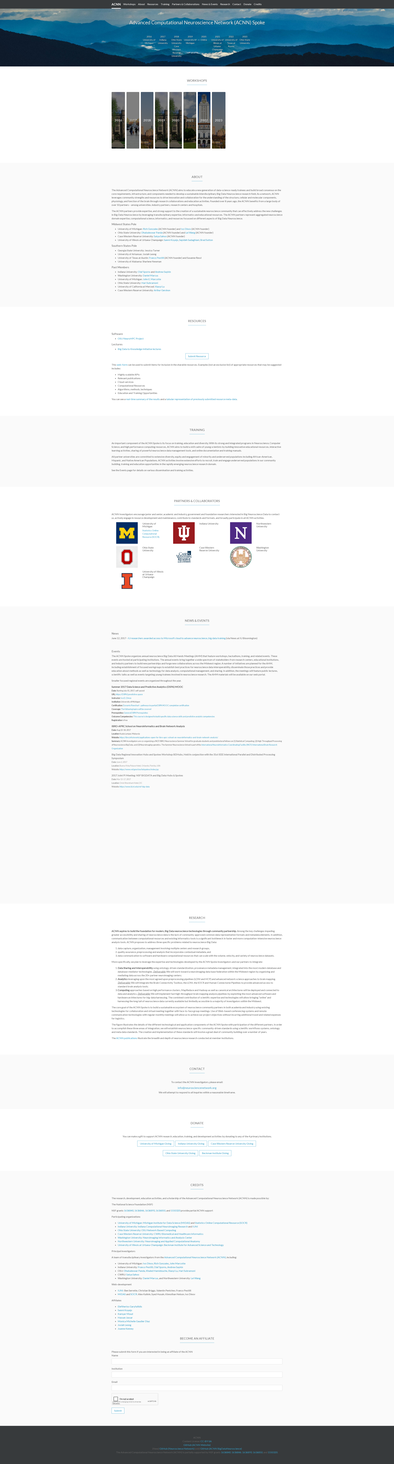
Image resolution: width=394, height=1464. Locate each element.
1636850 (160, 1210)
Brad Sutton (206, 239)
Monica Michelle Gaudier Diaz (134, 1321)
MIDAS (122, 1294)
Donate (247, 4)
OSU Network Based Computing (158, 1230)
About (141, 4)
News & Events (210, 4)
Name (115, 1355)
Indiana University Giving (191, 1143)
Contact (236, 4)
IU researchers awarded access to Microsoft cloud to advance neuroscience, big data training (177, 638)
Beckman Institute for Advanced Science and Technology (194, 1244)
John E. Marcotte (152, 279)
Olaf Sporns (144, 271)
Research (225, 4)
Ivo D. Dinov (126, 698)
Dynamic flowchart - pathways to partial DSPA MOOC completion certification (156, 705)
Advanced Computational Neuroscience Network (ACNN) (195, 1257)
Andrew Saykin (163, 271)
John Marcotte (177, 1263)
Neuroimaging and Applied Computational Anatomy (172, 1241)
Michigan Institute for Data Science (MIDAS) (166, 1222)
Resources (152, 4)
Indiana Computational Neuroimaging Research (163, 1226)
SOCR (134, 1294)
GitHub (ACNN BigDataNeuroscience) (221, 1448)
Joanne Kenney (125, 1328)
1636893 (150, 1210)
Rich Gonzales (150, 228)
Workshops (129, 4)
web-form (122, 364)
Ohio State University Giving (180, 1153)
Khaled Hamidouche (156, 1270)
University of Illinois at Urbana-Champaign (140, 1244)
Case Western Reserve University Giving (232, 1143)
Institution (117, 1368)
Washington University (130, 1237)
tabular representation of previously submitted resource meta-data (201, 399)
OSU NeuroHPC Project (131, 338)
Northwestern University (131, 1241)
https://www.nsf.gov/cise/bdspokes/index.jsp (139, 769)
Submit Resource (197, 356)
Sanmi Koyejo (171, 239)
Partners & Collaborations (185, 4)
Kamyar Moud (125, 1313)
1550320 (175, 1210)
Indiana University (127, 1226)
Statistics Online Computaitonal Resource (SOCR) (150, 533)
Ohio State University (129, 1230)
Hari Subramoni (149, 282)
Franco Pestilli (156, 257)
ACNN (116, 4)
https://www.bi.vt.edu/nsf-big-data (135, 786)
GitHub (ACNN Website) (197, 1444)
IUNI (195, 1226)
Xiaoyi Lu (160, 286)
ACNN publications (126, 1038)
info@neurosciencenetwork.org (197, 1087)
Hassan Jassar (125, 1317)
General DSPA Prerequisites (136, 713)
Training (165, 4)
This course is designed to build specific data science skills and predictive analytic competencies (174, 716)
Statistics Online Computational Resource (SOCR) (221, 1222)
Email (114, 1381)
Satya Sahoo (160, 236)
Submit (118, 1410)
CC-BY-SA (206, 1441)
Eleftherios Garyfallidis (130, 1306)
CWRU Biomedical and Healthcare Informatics (178, 1233)
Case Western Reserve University (135, 1233)
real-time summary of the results (143, 399)
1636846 (139, 1210)
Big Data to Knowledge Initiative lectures (139, 348)
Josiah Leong (124, 1324)
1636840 (129, 1210)
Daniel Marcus (150, 275)
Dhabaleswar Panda (152, 232)
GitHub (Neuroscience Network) (176, 1448)
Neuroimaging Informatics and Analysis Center (167, 1237)
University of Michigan (130, 1222)
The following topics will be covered (136, 709)
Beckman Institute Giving (215, 1153)
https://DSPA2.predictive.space (129, 694)
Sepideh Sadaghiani (189, 239)
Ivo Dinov (186, 228)
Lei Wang (190, 232)
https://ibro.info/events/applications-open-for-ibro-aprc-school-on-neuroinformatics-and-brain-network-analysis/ (169, 737)
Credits (258, 4)
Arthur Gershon (162, 290)
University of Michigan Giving (155, 1143)
